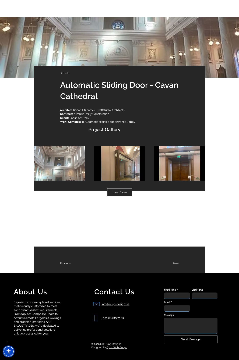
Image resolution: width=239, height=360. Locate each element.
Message (169, 314)
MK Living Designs (18, 7)
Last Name (197, 289)
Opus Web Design (117, 347)
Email (168, 302)
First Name (171, 289)
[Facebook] (7, 342)
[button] (8, 351)
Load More (120, 192)
